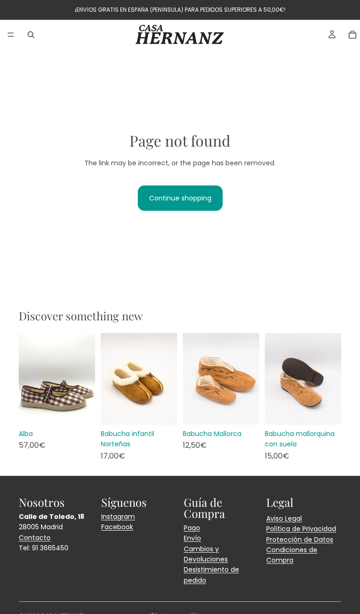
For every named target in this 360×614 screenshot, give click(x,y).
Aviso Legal (284, 518)
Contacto (35, 537)
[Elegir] (80, 410)
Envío (192, 538)
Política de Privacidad (301, 528)
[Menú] (11, 34)
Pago (192, 528)
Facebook (117, 527)
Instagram (118, 516)
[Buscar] (31, 34)
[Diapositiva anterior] (29, 379)
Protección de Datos (299, 539)
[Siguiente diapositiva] (85, 379)
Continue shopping (180, 198)
